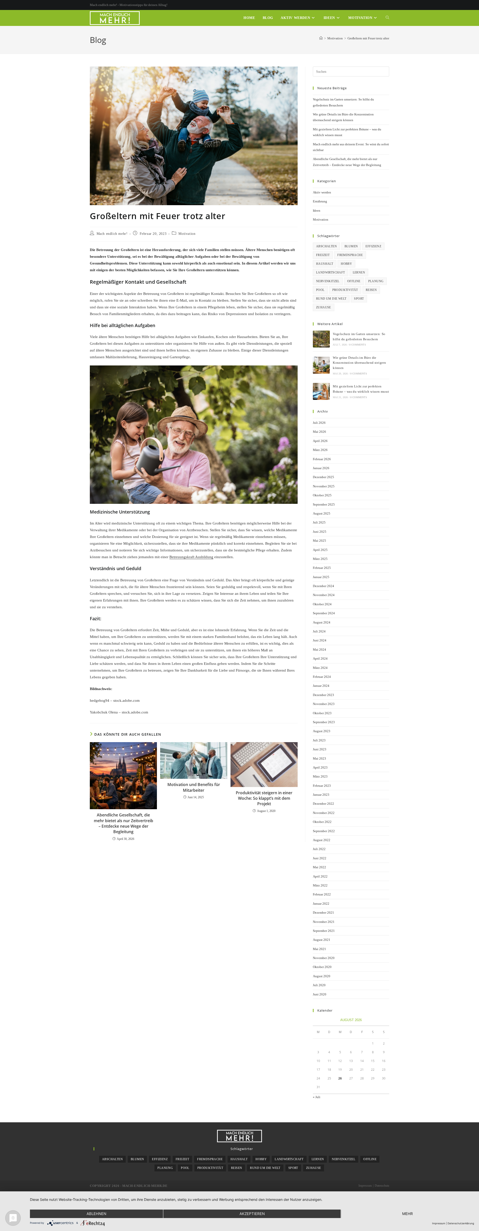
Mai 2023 (319, 758)
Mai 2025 (319, 540)
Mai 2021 (319, 949)
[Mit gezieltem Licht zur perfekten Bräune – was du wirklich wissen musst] (321, 391)
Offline (353, 281)
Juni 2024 (319, 640)
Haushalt (324, 263)
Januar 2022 (321, 903)
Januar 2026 (321, 468)
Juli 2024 (319, 631)
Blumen (351, 246)
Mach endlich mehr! (112, 234)
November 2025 (324, 486)
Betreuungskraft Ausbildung (191, 557)
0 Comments (357, 344)
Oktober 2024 (322, 604)
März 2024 (320, 668)
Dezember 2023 (323, 695)
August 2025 (321, 513)
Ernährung (320, 201)
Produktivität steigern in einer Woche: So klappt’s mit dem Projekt (264, 798)
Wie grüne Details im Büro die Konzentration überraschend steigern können (359, 363)
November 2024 (324, 595)
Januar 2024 (321, 686)
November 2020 (324, 958)
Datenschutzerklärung (461, 1223)
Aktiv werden (322, 192)
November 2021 (324, 922)
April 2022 (320, 876)
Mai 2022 (319, 867)
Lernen (359, 272)
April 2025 (320, 550)
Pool (320, 290)
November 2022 (324, 813)
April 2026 (320, 441)
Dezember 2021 (323, 912)
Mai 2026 (319, 432)
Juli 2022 (319, 849)
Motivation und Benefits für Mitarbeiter (193, 787)
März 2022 (320, 885)
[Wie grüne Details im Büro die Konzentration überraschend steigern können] (321, 365)
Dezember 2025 (323, 477)
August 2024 (321, 622)
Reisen (371, 290)
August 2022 (321, 840)
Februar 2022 (322, 894)
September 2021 (324, 931)
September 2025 (324, 504)
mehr (407, 1213)
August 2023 (321, 731)
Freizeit (323, 255)
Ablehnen (96, 1213)
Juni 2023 (319, 749)
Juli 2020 (319, 985)
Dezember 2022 (323, 803)
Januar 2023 (321, 794)
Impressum (365, 1185)
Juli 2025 (319, 522)
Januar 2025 (321, 577)
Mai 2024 (319, 649)
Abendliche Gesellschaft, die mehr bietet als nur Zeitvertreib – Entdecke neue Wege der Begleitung (123, 823)
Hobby (346, 263)
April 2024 (320, 658)
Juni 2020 (319, 994)
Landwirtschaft (330, 272)
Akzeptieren (252, 1213)
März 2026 (320, 450)
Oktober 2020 (322, 967)
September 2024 (324, 613)
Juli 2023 (319, 740)
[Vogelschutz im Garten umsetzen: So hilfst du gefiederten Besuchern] (321, 339)
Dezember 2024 (323, 586)
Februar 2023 (322, 786)
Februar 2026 (322, 459)
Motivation (186, 234)
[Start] (321, 38)
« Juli (316, 1097)
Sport (359, 298)
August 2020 (321, 976)
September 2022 (324, 831)
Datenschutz (382, 1185)
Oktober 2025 (322, 495)
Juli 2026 (319, 423)
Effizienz (373, 246)
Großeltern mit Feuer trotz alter (368, 38)
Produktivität (345, 290)
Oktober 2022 (322, 822)
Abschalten (326, 246)
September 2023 (324, 722)
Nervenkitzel (328, 281)
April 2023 (320, 767)
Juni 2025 (319, 531)
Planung (376, 281)
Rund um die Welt (331, 298)
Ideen (316, 210)
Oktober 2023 (322, 713)
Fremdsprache (350, 255)
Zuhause (323, 307)
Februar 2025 (322, 568)
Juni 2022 (319, 858)
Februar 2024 (322, 677)
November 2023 (324, 704)
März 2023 (320, 776)
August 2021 (321, 940)
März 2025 (320, 559)
